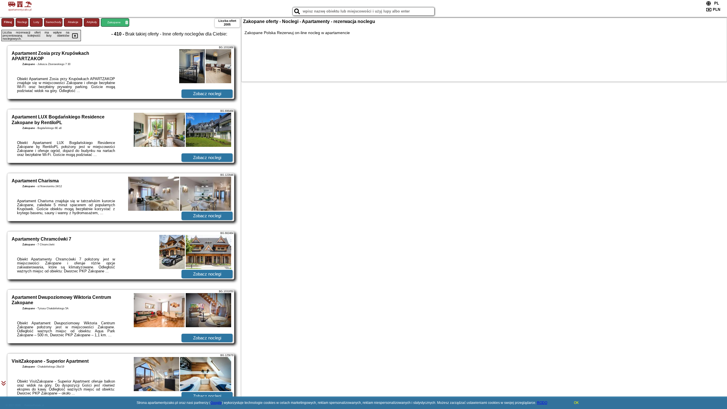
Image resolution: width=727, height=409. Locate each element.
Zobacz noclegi (207, 93)
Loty (36, 22)
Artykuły (92, 22)
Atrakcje (73, 22)
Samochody (53, 22)
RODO (542, 403)
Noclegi (22, 22)
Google (216, 403)
